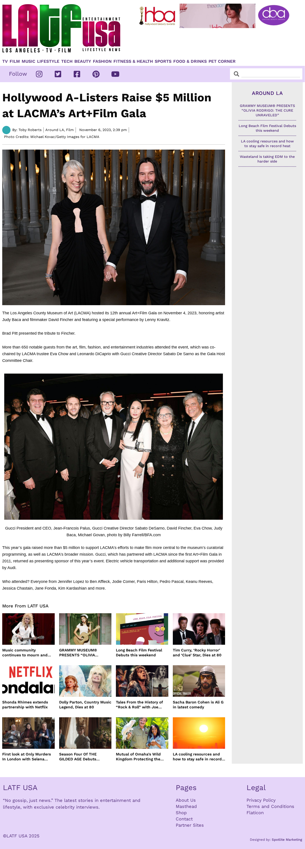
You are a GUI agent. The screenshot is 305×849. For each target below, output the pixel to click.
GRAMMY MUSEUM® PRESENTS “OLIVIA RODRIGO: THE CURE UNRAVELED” (78, 652)
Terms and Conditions (270, 806)
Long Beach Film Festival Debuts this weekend (139, 652)
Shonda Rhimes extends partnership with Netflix (25, 704)
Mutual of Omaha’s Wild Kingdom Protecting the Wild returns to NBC (138, 756)
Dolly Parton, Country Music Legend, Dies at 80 (85, 704)
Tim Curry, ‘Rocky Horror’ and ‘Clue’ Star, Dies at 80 (197, 652)
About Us (186, 800)
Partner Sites (190, 825)
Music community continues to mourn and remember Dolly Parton (25, 652)
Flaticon (255, 812)
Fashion (102, 61)
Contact (184, 819)
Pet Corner (222, 61)
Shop (181, 812)
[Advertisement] (215, 42)
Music (28, 61)
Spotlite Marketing (287, 840)
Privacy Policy (261, 800)
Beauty (82, 61)
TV (5, 61)
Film (15, 61)
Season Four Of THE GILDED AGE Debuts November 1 (78, 756)
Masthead (186, 806)
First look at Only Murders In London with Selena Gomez (26, 756)
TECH (67, 61)
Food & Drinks (190, 61)
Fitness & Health (133, 61)
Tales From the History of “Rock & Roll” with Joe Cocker (139, 704)
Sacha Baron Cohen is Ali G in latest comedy (198, 704)
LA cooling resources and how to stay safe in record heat (197, 756)
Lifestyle (48, 61)
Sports (163, 61)
